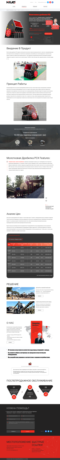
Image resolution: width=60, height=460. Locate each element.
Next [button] (46, 198)
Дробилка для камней (36, 451)
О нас (10, 322)
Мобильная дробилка (36, 448)
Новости (31, 2)
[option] (25, 186)
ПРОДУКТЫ (24, 6)
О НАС (14, 6)
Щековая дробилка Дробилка (38, 450)
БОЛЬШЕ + (39, 310)
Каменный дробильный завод (43, 301)
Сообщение (55, 28)
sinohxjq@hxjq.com (37, 33)
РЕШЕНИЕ (35, 6)
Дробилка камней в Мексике (43, 287)
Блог (36, 2)
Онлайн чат (13, 431)
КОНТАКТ (45, 6)
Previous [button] (46, 200)
